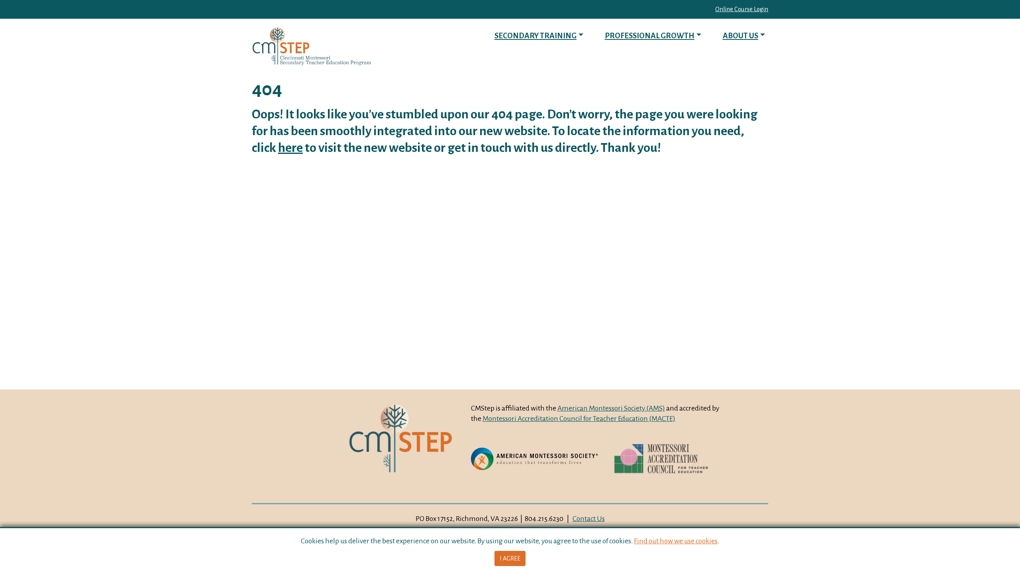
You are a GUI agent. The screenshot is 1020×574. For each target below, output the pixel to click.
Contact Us (589, 519)
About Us (740, 35)
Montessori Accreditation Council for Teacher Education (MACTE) (579, 419)
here (290, 148)
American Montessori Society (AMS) (611, 408)
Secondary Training (535, 35)
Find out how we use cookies (676, 541)
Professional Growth (649, 35)
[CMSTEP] (311, 46)
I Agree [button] (510, 558)
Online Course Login (741, 9)
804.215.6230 (544, 519)
